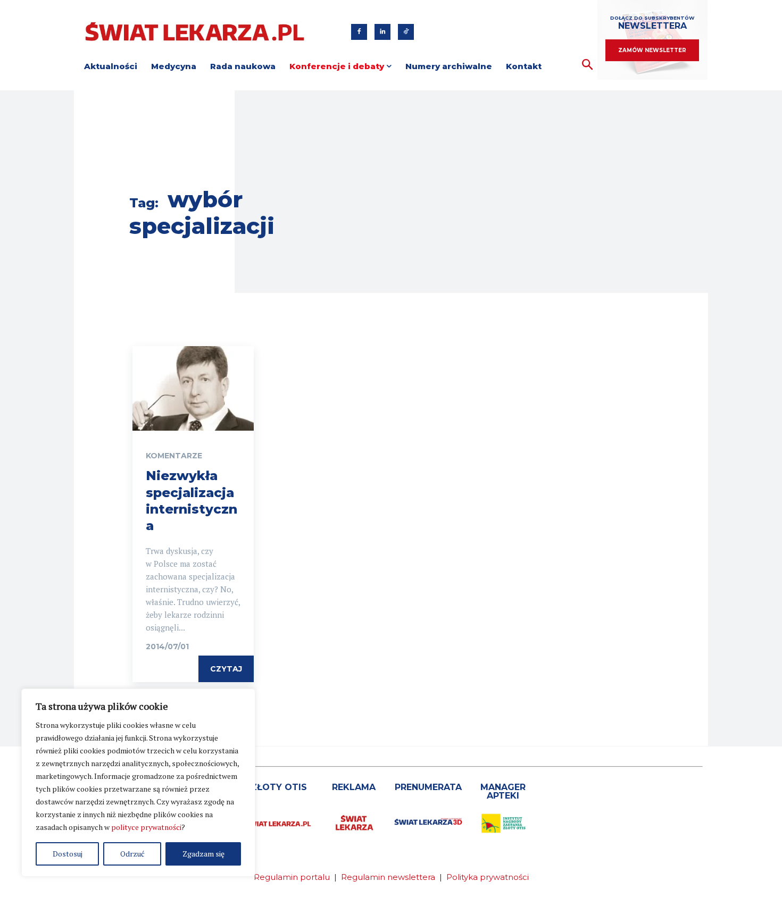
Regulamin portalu (292, 877)
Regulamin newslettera (388, 877)
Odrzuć (132, 854)
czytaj (226, 669)
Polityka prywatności (487, 877)
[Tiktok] (406, 32)
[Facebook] (359, 32)
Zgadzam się (203, 854)
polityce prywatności (146, 827)
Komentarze (174, 455)
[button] (587, 65)
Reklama (354, 787)
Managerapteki (503, 791)
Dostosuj (67, 854)
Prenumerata (428, 787)
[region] (138, 783)
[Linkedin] (382, 32)
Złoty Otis (279, 787)
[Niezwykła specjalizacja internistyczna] (193, 388)
